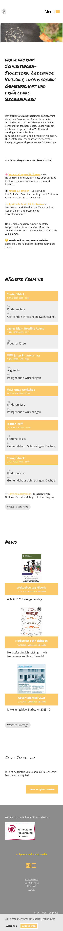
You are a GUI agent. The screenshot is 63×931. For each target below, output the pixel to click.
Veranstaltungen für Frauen (24, 174)
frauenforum (17, 11)
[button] (31, 306)
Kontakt (31, 886)
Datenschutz (32, 882)
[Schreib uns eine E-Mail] (34, 866)
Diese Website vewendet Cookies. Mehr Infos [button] (30, 918)
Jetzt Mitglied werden (42, 789)
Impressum (31, 879)
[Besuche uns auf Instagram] (28, 866)
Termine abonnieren (19, 493)
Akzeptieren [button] (29, 925)
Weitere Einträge (17, 507)
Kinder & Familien (19, 190)
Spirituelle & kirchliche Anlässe (26, 204)
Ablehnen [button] (11, 925)
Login (32, 889)
